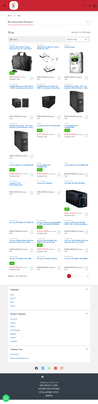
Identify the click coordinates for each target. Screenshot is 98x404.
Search (85, 5)
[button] (6, 398)
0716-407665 (14, 354)
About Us (13, 298)
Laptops (39, 123)
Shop (12, 302)
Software (13, 337)
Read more (32, 117)
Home (10, 15)
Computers (13, 341)
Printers (12, 326)
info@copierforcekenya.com (19, 358)
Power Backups (13, 84)
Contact (12, 306)
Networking (40, 45)
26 (88, 276)
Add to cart (32, 78)
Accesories (12, 45)
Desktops (13, 334)
